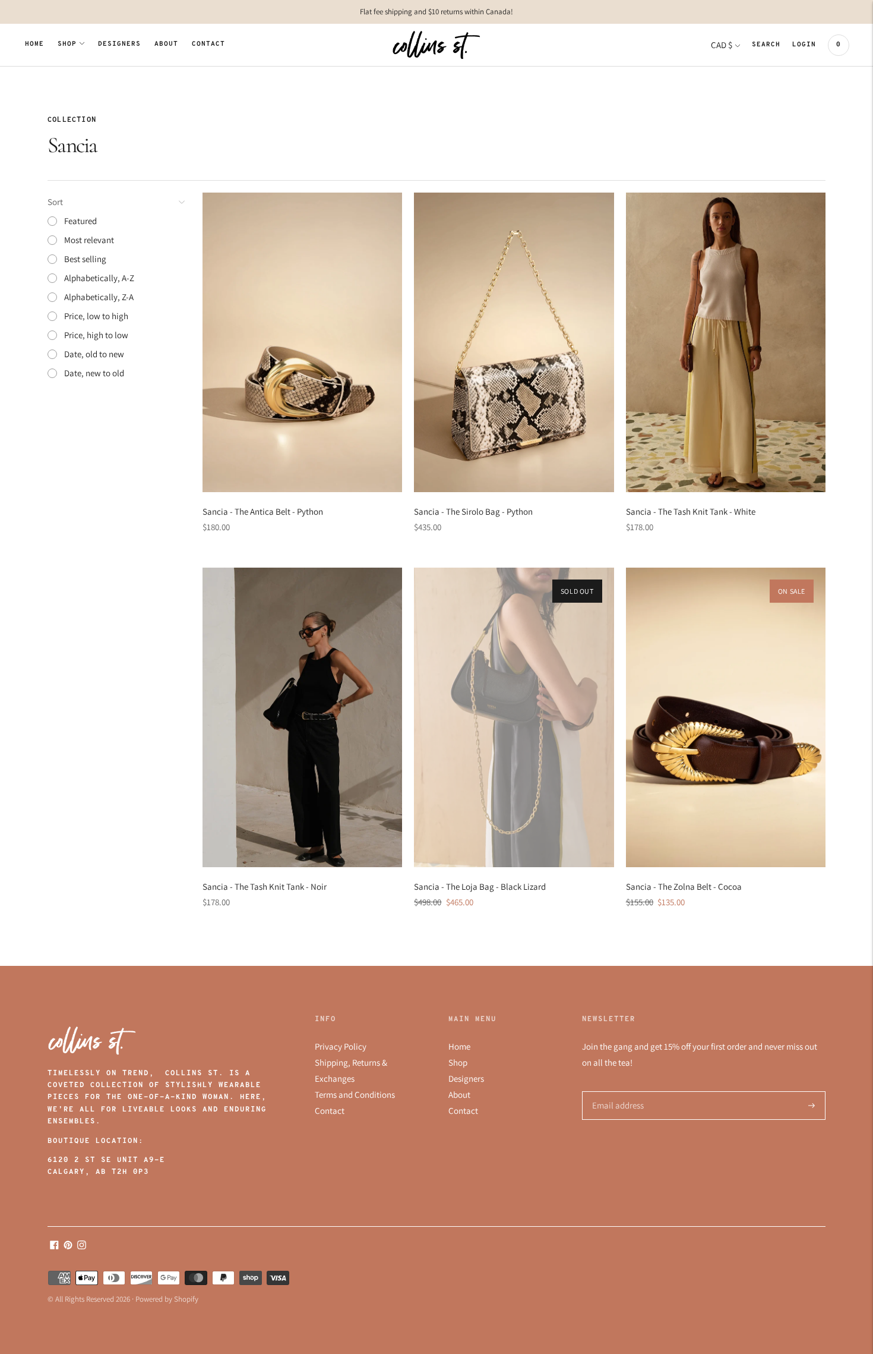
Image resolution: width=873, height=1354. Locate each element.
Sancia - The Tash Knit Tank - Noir (265, 886)
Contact (208, 44)
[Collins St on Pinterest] (68, 1246)
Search (766, 45)
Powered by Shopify (166, 1299)
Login (804, 45)
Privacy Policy (340, 1046)
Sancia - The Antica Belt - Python (263, 511)
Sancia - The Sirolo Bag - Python (473, 511)
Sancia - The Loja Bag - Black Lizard (480, 886)
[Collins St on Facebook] (54, 1246)
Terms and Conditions (355, 1094)
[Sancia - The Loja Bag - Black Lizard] (513, 717)
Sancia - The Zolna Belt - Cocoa (684, 886)
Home (34, 44)
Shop (67, 44)
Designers (119, 44)
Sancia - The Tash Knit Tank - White (690, 511)
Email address (616, 1092)
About (166, 44)
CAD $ (721, 45)
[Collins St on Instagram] (81, 1246)
